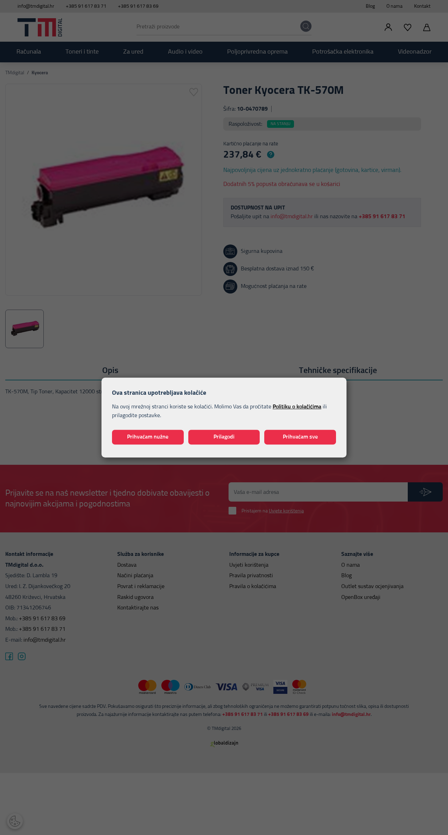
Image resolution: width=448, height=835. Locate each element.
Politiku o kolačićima (297, 406)
